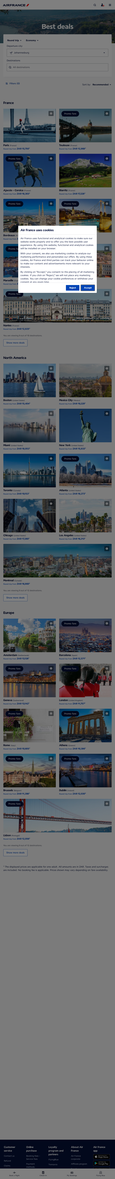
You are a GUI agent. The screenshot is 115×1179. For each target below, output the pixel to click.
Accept (88, 287)
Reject (72, 287)
